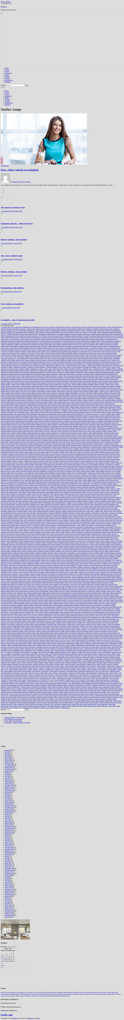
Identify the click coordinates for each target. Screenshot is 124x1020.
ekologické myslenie (64, 395)
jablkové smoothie (6, 429)
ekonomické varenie (103, 395)
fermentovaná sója (44, 405)
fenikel (107, 403)
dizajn (55, 379)
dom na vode (24, 381)
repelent (98, 577)
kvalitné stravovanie (104, 459)
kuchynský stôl (26, 457)
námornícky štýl (12, 499)
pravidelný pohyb (98, 553)
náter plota (51, 501)
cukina (118, 367)
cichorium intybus (33, 362)
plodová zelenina (56, 541)
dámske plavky (35, 370)
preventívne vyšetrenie (89, 556)
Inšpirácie (8, 82)
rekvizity (6, 577)
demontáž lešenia (100, 374)
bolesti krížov (30, 348)
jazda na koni (91, 431)
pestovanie (11, 536)
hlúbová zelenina (77, 417)
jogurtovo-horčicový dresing (62, 436)
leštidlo (55, 466)
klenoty (68, 442)
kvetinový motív (44, 461)
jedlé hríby (19, 435)
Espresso (55, 400)
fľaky (31, 407)
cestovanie (4, 358)
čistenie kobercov (26, 363)
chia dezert (48, 358)
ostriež (42, 525)
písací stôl (4, 537)
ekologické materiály (51, 395)
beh (35, 339)
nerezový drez (79, 506)
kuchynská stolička (6, 456)
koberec (41, 443)
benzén (52, 339)
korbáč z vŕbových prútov (65, 449)
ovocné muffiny (89, 527)
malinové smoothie (91, 476)
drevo (75, 390)
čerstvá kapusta (64, 355)
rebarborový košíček (116, 570)
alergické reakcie (51, 329)
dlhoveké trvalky (93, 379)
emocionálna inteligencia (65, 398)
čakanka (47, 353)
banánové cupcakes (41, 337)
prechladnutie (24, 555)
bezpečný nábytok (106, 343)
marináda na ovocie (18, 480)
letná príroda (79, 466)
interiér (84, 426)
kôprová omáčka (16, 449)
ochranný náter (31, 515)
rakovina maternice (44, 569)
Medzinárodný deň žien (75, 483)
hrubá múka (87, 421)
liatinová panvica (56, 469)
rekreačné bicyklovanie (83, 575)
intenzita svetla (77, 426)
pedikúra (39, 534)
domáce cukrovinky (71, 383)
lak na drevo (59, 463)
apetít (52, 332)
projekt (58, 562)
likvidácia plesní (31, 471)
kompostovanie (86, 445)
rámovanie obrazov (6, 570)
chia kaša (54, 358)
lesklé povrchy (22, 466)
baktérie (98, 336)
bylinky (43, 351)
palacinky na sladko (17, 530)
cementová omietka (23, 355)
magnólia (118, 475)
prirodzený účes (110, 560)
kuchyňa (83, 454)
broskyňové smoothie (7, 350)
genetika (3, 412)
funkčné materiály (35, 409)
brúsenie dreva (18, 350)
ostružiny (53, 525)
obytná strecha (117, 511)
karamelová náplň (109, 438)
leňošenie (15, 466)
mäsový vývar (5, 482)
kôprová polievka (27, 449)
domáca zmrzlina (41, 383)
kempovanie (4, 442)
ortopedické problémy (88, 523)
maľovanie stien (28, 478)
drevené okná (19, 390)
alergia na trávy (40, 329)
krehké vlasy (73, 452)
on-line (78, 520)
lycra (48, 475)
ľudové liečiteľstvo (50, 473)
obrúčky (97, 511)
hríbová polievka (58, 421)
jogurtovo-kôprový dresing (79, 436)
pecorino (33, 534)
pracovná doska (83, 551)
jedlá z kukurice (11, 435)
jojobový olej (92, 436)
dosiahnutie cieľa (11, 388)
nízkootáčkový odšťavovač (105, 508)
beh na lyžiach (41, 339)
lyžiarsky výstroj (97, 475)
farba (42, 402)
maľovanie (9, 478)
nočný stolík (36, 509)
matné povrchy (65, 482)
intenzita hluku (67, 426)
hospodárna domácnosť (104, 419)
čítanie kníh (9, 365)
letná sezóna (86, 466)
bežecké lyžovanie (102, 341)
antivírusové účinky (44, 332)
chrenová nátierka (30, 360)
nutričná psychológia (102, 509)
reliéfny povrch (37, 577)
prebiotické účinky (6, 555)
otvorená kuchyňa (110, 525)
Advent (47, 327)
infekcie (108, 424)
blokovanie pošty (62, 346)
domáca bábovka (33, 381)
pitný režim (17, 537)
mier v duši (103, 485)
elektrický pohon (82, 396)
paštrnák (104, 532)
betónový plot (113, 339)
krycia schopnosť (54, 454)
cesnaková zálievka (103, 357)
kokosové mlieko (81, 443)
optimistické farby (85, 522)
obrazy (92, 511)
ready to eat (88, 570)
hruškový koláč (113, 421)
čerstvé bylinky (84, 355)
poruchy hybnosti (117, 548)
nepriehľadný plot (46, 506)
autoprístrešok (10, 336)
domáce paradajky (37, 384)
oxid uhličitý (77, 529)
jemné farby (74, 435)
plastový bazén (66, 537)
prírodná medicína (107, 558)
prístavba (118, 560)
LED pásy (101, 464)
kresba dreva (5, 454)
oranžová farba (116, 522)
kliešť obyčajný (80, 442)
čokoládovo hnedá (32, 367)
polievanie (102, 544)
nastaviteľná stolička (113, 499)
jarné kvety (46, 431)
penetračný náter (97, 534)
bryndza (48, 350)
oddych (74, 515)
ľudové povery (71, 473)
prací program (73, 551)
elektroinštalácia (103, 396)
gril (122, 412)
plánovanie (43, 537)
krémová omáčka (99, 452)
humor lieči (42, 423)
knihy (7, 443)
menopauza (4, 485)
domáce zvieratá (10, 386)
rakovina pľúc (54, 569)
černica (43, 355)
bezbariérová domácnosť (8, 341)
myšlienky (39, 496)
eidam (12, 395)
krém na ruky (90, 452)
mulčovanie (116, 494)
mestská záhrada (71, 485)
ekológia (17, 395)
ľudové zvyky (110, 473)
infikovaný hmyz (6, 426)
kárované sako (53, 440)
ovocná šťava (79, 527)
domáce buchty (51, 383)
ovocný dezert (5, 529)
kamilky (84, 438)
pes (113, 534)
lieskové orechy (5, 471)
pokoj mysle (52, 544)
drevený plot (60, 390)
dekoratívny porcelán (82, 374)
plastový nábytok (85, 537)
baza (116, 337)
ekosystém (113, 395)
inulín (67, 428)
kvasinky (14, 461)
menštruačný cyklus (22, 485)
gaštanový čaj (58, 410)
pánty (102, 530)
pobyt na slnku (104, 541)
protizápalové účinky (72, 563)
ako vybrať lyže (82, 327)
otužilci (83, 525)
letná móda (71, 466)
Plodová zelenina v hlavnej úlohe (14, 240)
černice (48, 355)
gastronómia (101, 410)
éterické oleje (73, 400)
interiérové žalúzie (16, 428)
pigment (102, 536)
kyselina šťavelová (109, 461)
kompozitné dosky (97, 445)
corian (64, 367)
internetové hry (38, 428)
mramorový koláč (48, 494)
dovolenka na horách (29, 388)
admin (14, 182)
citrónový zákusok (54, 365)
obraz (88, 511)
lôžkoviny (31, 473)
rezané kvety (22, 579)
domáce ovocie (15, 384)
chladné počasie (108, 358)
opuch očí (109, 522)
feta (94, 405)
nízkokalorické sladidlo (89, 508)
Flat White (48, 407)
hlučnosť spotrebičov (89, 417)
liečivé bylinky (112, 469)
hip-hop (90, 416)
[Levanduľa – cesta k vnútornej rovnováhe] (6, 316)
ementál (50, 398)
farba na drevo (48, 402)
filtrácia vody (112, 405)
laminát (113, 463)
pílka (118, 536)
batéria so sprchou (104, 337)
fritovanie (111, 407)
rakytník (83, 569)
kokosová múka (61, 443)
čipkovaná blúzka (86, 362)
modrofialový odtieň (24, 492)
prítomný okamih (6, 562)
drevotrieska (114, 390)
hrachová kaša (5, 421)
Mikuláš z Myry (15, 489)
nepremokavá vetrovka (8, 506)
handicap (117, 414)
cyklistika (108, 369)
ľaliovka (88, 463)
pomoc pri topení (6, 548)
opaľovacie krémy (99, 520)
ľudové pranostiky (81, 473)
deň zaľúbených (12, 376)
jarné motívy (54, 431)
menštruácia (11, 485)
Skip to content (5, 1)
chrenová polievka (71, 360)
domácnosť (104, 386)
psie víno (43, 565)
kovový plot (37, 450)
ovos (62, 529)
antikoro (83, 330)
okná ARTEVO (63, 518)
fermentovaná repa (33, 405)
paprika (106, 530)
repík (103, 577)
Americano (73, 329)
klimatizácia (108, 442)
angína (46, 330)
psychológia (114, 565)
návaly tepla (4, 502)
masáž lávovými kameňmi (44, 480)
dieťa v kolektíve (105, 377)
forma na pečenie (85, 407)
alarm (14, 329)
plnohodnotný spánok (16, 541)
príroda (67, 558)
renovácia (45, 577)
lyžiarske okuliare (55, 475)
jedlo (36, 435)
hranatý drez (23, 421)
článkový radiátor (87, 365)
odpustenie (22, 516)
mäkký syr (65, 476)
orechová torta (10, 523)
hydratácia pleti (85, 423)
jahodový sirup (107, 429)
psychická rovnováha (56, 565)
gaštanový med (87, 410)
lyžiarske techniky (66, 475)
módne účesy (14, 492)
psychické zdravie (95, 565)
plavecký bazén (5, 539)
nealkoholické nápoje (36, 502)
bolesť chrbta (5, 348)
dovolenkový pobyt (67, 388)
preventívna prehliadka (60, 556)
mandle (35, 478)
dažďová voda (109, 370)
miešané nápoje (111, 485)
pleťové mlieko (105, 539)
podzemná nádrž (116, 542)
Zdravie (7, 70)
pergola (104, 534)
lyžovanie (112, 475)
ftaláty (119, 407)
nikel (77, 508)
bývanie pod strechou (7, 353)
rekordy (73, 575)
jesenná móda (91, 435)
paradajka (4, 532)
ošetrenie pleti (5, 525)
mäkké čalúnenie (47, 476)
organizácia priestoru (63, 523)
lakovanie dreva (69, 463)
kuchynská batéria (92, 454)
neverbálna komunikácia (11, 508)
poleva (92, 544)
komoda (73, 445)
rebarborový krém (6, 572)
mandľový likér (53, 478)
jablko (98, 428)
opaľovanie (119, 520)
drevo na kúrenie (82, 390)
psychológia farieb (6, 567)
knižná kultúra (13, 443)
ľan (121, 463)
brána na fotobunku (66, 348)
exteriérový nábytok (34, 402)
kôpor (121, 447)
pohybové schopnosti (41, 544)
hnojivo (119, 417)
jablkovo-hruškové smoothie (21, 429)
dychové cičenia (30, 393)
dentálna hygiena (30, 376)
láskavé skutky (38, 464)
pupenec (35, 567)
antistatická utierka (21, 332)
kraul (38, 452)
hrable (114, 419)
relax (10, 577)
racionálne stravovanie (60, 567)
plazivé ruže (14, 539)
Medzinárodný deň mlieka (44, 483)
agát (72, 327)
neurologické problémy (108, 506)
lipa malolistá (41, 471)
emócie (55, 398)
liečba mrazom (94, 469)
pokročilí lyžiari (75, 544)
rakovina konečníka (7, 569)
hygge (117, 423)
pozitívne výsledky (55, 551)
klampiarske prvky (57, 442)
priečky (7, 558)
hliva (66, 417)
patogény (119, 532)
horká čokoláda (65, 419)
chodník (8, 360)
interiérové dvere (113, 426)
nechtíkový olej (92, 502)
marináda (120, 478)
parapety (25, 532)
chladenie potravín (87, 358)
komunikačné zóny (6, 447)
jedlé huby (26, 435)
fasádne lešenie (75, 403)
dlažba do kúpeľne (76, 379)
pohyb (17, 544)
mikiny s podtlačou (50, 487)
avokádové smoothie (25, 336)
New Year (47, 508)
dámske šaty (43, 370)
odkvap (90, 515)
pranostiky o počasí (74, 553)
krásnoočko (4, 452)
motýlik (12, 494)
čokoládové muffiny (7, 367)
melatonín (110, 483)
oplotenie (26, 522)
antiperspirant (109, 330)
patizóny (113, 532)
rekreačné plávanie (109, 575)
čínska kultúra (76, 362)
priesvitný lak (41, 558)
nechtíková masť (71, 502)
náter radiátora (59, 501)
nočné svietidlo (20, 509)
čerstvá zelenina (74, 355)
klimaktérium (89, 442)
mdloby (85, 482)
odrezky (28, 516)
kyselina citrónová (73, 461)
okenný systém (53, 518)
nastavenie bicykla (74, 499)
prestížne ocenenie (47, 556)
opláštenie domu (18, 522)
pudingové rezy (28, 567)
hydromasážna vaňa (108, 423)
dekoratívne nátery (114, 372)
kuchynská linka (103, 454)
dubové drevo (61, 391)
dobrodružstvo (5, 381)
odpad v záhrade (113, 515)
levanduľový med (9, 469)
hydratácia (77, 423)
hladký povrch (19, 417)
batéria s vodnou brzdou (91, 337)
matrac (72, 482)
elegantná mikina (20, 396)
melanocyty (96, 483)
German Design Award (37, 412)
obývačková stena (42, 513)
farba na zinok (93, 402)
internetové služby (49, 428)
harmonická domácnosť (21, 416)
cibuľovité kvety (13, 362)
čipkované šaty (97, 362)
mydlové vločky (30, 496)
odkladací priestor (82, 515)
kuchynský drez (85, 456)
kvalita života (81, 459)
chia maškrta (61, 358)
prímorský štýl (60, 558)
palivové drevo (39, 530)
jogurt (22, 436)
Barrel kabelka (79, 337)
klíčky (73, 442)
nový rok (87, 509)
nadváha (38, 497)
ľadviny (21, 463)
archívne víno (78, 332)
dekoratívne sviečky (19, 374)
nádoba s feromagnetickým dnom (19, 497)
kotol (15, 450)
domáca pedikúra (97, 381)
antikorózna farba (91, 330)
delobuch (92, 374)
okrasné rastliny (5, 520)
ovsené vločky (68, 529)
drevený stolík (68, 390)
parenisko (37, 532)
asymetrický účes (33, 334)
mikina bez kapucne (15, 487)
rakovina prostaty (64, 569)
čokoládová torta (107, 365)
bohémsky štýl (116, 346)
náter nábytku (33, 501)
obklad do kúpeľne (42, 511)
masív (76, 480)
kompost (78, 445)
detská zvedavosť (6, 377)
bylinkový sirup (36, 351)
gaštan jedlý (107, 409)
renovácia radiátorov (78, 577)
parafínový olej (18, 532)
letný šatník (38, 468)
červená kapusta (67, 357)
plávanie (106, 537)
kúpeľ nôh (60, 457)
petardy (77, 536)
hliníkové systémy (48, 417)
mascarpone (70, 480)
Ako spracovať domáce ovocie (13, 207)
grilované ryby (81, 414)
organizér (73, 523)
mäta (29, 482)
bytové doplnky (83, 351)
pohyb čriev (22, 544)
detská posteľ (91, 376)
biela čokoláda (31, 344)
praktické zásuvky (53, 553)
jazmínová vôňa (15, 433)
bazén (2, 339)
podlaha (21, 542)
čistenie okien (36, 363)
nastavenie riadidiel (101, 499)
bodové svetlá (107, 346)
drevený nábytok (51, 390)
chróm (84, 360)
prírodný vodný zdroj (98, 560)
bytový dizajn (92, 351)
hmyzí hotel (99, 417)
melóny (115, 483)
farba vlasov (119, 402)
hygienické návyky (12, 424)
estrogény (66, 400)
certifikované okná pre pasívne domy (50, 357)
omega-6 (60, 520)
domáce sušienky (100, 384)
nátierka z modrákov (100, 501)
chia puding (69, 358)
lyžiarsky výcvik (86, 475)
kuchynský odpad (108, 456)
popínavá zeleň (21, 548)
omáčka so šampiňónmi (44, 520)
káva (75, 440)
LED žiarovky (109, 464)
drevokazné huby (93, 390)
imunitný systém (57, 424)
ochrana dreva (95, 513)
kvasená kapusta (115, 459)
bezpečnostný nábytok (82, 343)
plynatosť (79, 541)
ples (30, 539)
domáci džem (36, 386)
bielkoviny (70, 344)
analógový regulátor (92, 329)
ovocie (46, 527)
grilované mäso (51, 414)
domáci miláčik (62, 386)
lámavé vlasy (95, 463)
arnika (99, 332)
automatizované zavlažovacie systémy (101, 334)
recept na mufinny (88, 572)
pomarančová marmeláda (102, 546)
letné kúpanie (103, 466)
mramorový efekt (37, 494)
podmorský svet (84, 542)
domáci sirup (88, 386)
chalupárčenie (24, 358)
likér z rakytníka (21, 471)
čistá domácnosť (107, 362)
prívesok (24, 562)
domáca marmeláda (86, 381)
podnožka (92, 542)
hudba (23, 423)
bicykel (21, 344)
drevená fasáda (100, 388)
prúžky (6, 565)
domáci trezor (97, 386)
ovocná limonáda (61, 527)
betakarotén (68, 339)
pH (99, 536)
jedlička (32, 435)
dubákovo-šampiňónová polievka (41, 391)
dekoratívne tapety (44, 374)
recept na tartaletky (24, 574)
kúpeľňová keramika (75, 457)
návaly (119, 501)
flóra (63, 407)
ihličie (28, 424)
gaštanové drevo (39, 410)
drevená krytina (110, 388)
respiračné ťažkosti (111, 577)
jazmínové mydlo (26, 433)
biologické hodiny (23, 346)
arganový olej (87, 332)
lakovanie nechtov (79, 463)
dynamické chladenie (63, 393)
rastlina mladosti (50, 570)
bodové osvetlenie (97, 346)
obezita (20, 511)
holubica (32, 419)
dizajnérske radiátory (64, 379)
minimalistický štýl (63, 489)
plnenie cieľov (5, 541)
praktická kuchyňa (114, 551)
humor (37, 423)
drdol (94, 388)
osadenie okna (100, 523)
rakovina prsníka (75, 569)
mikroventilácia (5, 489)
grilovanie (89, 414)
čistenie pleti (65, 363)
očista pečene (50, 515)
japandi (118, 429)
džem (72, 393)
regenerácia (7, 575)
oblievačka (70, 511)
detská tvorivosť (116, 376)
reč (13, 572)
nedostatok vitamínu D (104, 502)
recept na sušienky (12, 574)
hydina (71, 423)
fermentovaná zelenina (57, 405)
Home (6, 68)
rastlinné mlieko (60, 570)
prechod (30, 555)
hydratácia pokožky (96, 423)
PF (97, 536)
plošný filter (65, 541)
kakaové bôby (5, 438)
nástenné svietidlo (6, 501)
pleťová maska (86, 539)
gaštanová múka (116, 409)
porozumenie (107, 548)
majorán (28, 476)
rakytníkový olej (105, 569)
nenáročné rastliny (10, 504)
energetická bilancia (13, 400)
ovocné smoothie (99, 527)
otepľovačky (73, 525)
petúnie (93, 536)
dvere (12, 393)
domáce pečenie (48, 384)
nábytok (56, 496)
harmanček (4, 416)
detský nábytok (34, 377)
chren (22, 360)
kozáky (52, 450)
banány (72, 337)
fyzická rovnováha (91, 409)
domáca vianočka (19, 383)
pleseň (34, 539)
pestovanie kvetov (32, 536)
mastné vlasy (24, 482)
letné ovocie (4, 468)
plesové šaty (74, 539)
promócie (97, 562)
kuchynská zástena (18, 456)
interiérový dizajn (28, 428)
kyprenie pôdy (63, 461)
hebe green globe (50, 416)
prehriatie (76, 555)
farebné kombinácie (21, 403)
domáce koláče (82, 383)
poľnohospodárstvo (7, 546)
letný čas (32, 468)
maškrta (89, 480)
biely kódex (82, 344)
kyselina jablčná (98, 461)
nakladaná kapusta (97, 497)
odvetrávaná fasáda (102, 516)
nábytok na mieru (90, 496)
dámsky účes (61, 370)
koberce (36, 443)
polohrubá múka (44, 546)
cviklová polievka (57, 369)
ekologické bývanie (38, 395)
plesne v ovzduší (56, 539)
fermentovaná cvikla (7, 405)
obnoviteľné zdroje (80, 511)
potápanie (13, 551)
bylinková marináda (105, 350)
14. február (4, 327)
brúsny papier (41, 350)
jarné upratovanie (63, 431)
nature (109, 501)
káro (40, 440)
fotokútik (102, 407)
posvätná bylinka (104, 549)
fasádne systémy (85, 403)
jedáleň (94, 433)
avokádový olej (36, 336)
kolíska (50, 445)
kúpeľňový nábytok (113, 457)
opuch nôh (102, 522)
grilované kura (42, 414)
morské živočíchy (99, 492)
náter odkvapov (43, 501)
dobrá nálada (114, 379)
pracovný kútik (103, 551)
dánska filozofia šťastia (72, 370)
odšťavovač (57, 516)
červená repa (76, 357)
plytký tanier (95, 541)
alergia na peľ (31, 329)
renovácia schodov (90, 577)
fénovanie (112, 403)
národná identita (53, 499)
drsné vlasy (19, 391)
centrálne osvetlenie (35, 355)
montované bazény (80, 492)
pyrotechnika (42, 567)
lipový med (64, 471)
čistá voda (115, 362)
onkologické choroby (86, 520)
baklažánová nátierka (70, 336)
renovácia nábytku (54, 577)
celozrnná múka (5, 355)
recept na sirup (111, 572)
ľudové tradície (101, 473)
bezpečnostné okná (69, 343)
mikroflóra (85, 487)
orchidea (3, 523)
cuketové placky (106, 367)
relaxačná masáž (17, 577)
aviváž (16, 336)
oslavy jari (31, 525)
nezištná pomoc (71, 508)
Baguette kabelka (58, 336)
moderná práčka (85, 490)
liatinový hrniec (66, 469)
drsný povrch (27, 391)
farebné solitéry (42, 403)
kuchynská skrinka (114, 454)
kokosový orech (15, 445)
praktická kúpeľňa (6, 553)
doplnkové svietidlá (115, 386)
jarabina (13, 431)
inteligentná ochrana (57, 426)
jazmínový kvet (55, 433)
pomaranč (91, 546)
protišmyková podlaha (59, 563)
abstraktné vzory (27, 327)
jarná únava (30, 431)
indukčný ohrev (84, 424)
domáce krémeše (92, 383)
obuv (101, 511)
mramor (29, 494)
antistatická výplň (32, 332)
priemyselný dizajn (25, 558)
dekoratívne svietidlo (32, 374)
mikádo (6, 487)
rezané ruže (30, 579)
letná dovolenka (62, 466)
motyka (3, 494)
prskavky (85, 563)
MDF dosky (78, 482)
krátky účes (32, 452)
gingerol (50, 412)
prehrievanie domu (84, 555)
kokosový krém (113, 443)
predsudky (62, 555)
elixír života (36, 398)
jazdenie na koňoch (101, 431)
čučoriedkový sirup (95, 367)
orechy (18, 523)
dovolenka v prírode (55, 388)
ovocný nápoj (31, 529)
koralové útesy (47, 449)
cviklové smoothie (68, 369)
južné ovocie (103, 436)
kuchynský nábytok (96, 456)
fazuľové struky (99, 403)
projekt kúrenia (80, 562)
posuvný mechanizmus (92, 549)
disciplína (31, 379)
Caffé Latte (30, 353)
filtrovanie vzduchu (13, 407)
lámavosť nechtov (104, 463)
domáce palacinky (26, 384)
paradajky (10, 532)
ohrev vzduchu (18, 518)
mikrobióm (60, 487)
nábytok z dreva (101, 496)
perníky (109, 534)
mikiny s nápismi (39, 487)
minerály (54, 489)
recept (21, 572)
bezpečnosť (35, 343)
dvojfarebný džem (19, 393)
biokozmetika (13, 346)
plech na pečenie (23, 539)
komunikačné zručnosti (20, 447)
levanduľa (46, 468)
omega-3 (54, 520)
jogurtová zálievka (29, 436)
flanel (35, 407)
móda (51, 490)
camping (75, 353)
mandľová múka (43, 478)
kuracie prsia (15, 459)
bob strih (83, 346)
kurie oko (22, 459)
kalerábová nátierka (28, 438)
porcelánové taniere (80, 548)
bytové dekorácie (72, 351)
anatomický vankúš (33, 330)
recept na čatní (27, 572)
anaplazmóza (23, 330)
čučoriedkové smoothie (82, 367)
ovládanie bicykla (38, 527)
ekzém (118, 395)
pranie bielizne (63, 553)
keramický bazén (14, 442)
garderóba (100, 409)
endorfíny (4, 400)
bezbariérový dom (48, 341)
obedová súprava (12, 511)
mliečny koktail (14, 490)
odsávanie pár (49, 516)
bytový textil (101, 351)
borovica (45, 348)
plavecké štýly (113, 537)
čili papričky (68, 362)
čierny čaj (49, 362)
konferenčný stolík (50, 447)
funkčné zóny (57, 409)
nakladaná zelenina (109, 497)
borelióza (39, 348)
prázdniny (119, 553)
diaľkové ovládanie (88, 377)
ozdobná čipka (86, 529)
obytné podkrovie (6, 513)
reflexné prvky (117, 574)
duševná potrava (105, 391)
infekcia (103, 424)
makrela (71, 476)
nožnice (92, 509)
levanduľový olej (21, 469)
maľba (83, 476)
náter (13, 501)
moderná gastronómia (73, 490)
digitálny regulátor (22, 379)
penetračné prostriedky (84, 534)
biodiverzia (102, 344)
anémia (42, 330)
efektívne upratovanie (109, 393)
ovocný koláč (22, 529)
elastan (3, 396)
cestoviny (10, 358)
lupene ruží (22, 475)
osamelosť (108, 523)
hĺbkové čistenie (29, 417)
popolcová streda (41, 548)
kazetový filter (110, 440)
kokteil (22, 445)
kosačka (116, 449)
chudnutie (102, 360)
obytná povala (108, 511)
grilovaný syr (97, 414)
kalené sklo (13, 438)
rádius (97, 567)
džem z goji (77, 393)
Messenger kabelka (60, 485)
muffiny (106, 494)
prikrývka (49, 558)
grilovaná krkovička (20, 414)
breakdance (75, 348)
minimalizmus (74, 489)
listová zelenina (81, 471)
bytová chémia (62, 351)
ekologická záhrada (26, 395)
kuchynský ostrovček (14, 457)
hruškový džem (103, 421)
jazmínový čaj (35, 433)
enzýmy (39, 400)
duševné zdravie (115, 391)
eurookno (91, 400)
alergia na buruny (21, 329)
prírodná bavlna (74, 558)
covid (72, 367)
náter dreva (18, 501)
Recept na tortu (46, 574)
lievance (13, 471)
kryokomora (69, 454)
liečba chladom (76, 469)
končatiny (30, 447)
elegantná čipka (10, 396)
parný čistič (55, 532)
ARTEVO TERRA (7, 334)
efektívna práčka (98, 393)
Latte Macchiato (49, 464)
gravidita (118, 412)
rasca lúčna (21, 570)
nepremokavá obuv (113, 504)
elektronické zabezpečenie (24, 398)
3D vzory (11, 327)
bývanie (107, 351)
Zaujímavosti (9, 80)
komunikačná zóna (117, 445)
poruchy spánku (6, 549)
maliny (110, 476)
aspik (26, 334)
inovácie (21, 426)
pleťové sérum (114, 539)
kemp (119, 440)
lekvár (10, 466)
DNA (108, 379)
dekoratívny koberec (69, 374)
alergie (58, 329)
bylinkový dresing (15, 351)
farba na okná (75, 402)
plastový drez (75, 537)
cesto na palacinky (115, 357)
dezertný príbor (44, 377)
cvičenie (10, 369)
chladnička (116, 358)
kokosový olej (5, 445)
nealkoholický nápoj (49, 502)
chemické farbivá (39, 358)
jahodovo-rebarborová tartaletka (72, 429)
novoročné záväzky (78, 509)
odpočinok (16, 516)
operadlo (10, 522)
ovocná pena (71, 527)
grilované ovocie (62, 414)
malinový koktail (102, 476)
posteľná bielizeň (72, 549)
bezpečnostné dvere (57, 343)
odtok (89, 516)
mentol (41, 485)
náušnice (114, 501)
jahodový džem (86, 429)
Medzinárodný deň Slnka (60, 483)
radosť (101, 567)
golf (96, 412)
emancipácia (44, 398)
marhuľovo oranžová (99, 478)
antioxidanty (101, 330)
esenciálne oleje (47, 400)
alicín (62, 329)
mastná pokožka (15, 482)
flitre (60, 407)
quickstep (50, 567)
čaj (35, 353)
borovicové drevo (54, 348)
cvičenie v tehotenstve (31, 369)
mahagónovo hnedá (7, 476)
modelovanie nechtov (60, 490)
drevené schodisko (29, 390)
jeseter (18, 436)
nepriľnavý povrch (57, 506)
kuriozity (28, 459)
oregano (22, 523)
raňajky (15, 570)
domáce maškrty (114, 383)
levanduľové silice (71, 468)
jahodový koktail (97, 429)
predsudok (69, 555)
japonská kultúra (6, 431)
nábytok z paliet (111, 496)
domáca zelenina (30, 383)
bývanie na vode (115, 351)
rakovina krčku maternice (30, 569)
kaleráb (19, 438)
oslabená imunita (15, 525)
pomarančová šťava (116, 546)
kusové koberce (41, 459)
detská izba (82, 376)
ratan (71, 570)
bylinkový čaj (5, 351)
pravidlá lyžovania (109, 553)
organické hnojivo (51, 523)
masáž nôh (55, 480)
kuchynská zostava (30, 456)
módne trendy (5, 492)
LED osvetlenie (93, 464)
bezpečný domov (95, 343)
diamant (97, 377)
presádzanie (19, 556)
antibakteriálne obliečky (59, 330)
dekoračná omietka (75, 372)
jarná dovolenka (21, 431)
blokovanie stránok (74, 346)
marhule (90, 478)
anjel (50, 330)
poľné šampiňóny (116, 544)
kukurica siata (35, 457)
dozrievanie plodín (79, 388)
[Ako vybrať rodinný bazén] (6, 252)
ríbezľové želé (63, 579)
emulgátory (110, 398)
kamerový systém (67, 438)
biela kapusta (41, 344)
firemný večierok (24, 407)
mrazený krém (83, 494)
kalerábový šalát (52, 438)
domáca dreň (54, 381)
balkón (104, 336)
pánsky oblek (90, 530)
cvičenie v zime (43, 369)
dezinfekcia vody (61, 377)
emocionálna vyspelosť (94, 398)
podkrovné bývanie (12, 542)
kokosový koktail (103, 443)
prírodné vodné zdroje (66, 560)
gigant (46, 412)
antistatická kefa (10, 332)
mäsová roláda (114, 480)
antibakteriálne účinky (73, 330)
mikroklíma (92, 487)
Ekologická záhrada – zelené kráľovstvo (17, 224)
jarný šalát (72, 431)
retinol (3, 579)
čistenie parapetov (46, 363)
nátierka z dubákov (76, 501)
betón (87, 339)
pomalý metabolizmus (81, 546)
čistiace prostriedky (111, 363)
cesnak (82, 357)
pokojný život (60, 544)
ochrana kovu (113, 513)
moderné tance (105, 490)
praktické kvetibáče (41, 553)
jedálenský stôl (101, 433)
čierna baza (42, 362)
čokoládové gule (118, 365)
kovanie (20, 450)
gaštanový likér (77, 410)
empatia (103, 398)
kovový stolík (45, 450)
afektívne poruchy (65, 327)
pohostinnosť (5, 544)
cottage (68, 367)
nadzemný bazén (70, 497)
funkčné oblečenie (46, 409)
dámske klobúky (25, 370)
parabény (117, 530)
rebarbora (95, 570)
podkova (3, 542)
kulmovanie (43, 457)
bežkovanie (111, 341)
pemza (67, 534)
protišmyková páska (46, 563)
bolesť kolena (13, 348)
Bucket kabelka (56, 350)
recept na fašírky (59, 572)
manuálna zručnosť (70, 478)
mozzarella (23, 494)
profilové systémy (50, 562)
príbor (2, 558)
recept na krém (78, 572)
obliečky (64, 511)
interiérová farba (92, 426)
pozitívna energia (32, 551)
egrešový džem (5, 395)
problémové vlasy (39, 562)
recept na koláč (69, 572)
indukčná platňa (74, 424)
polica (96, 544)
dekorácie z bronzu (52, 372)
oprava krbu (55, 522)
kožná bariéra (94, 450)
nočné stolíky (11, 509)
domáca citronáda (44, 381)
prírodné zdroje (78, 560)
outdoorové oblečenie (7, 527)
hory (95, 419)
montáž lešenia (49, 492)
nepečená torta (49, 504)
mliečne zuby (5, 490)
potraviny (23, 551)
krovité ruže (36, 454)
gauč (106, 410)
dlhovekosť (102, 379)
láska (22, 464)
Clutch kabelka (97, 365)
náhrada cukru (80, 497)
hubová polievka (16, 423)
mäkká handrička (36, 476)
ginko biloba (58, 412)
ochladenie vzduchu (74, 513)
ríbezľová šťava (53, 579)
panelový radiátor (70, 530)
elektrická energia (43, 396)
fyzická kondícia (80, 409)
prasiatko (83, 553)
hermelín (85, 416)
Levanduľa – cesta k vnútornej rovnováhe (17, 320)
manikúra (61, 478)
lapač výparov (16, 464)
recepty (53, 574)
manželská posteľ (82, 478)
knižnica (30, 443)
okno (82, 518)
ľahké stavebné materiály (40, 463)
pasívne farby (79, 532)
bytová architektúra (52, 351)
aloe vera (67, 329)
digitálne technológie (9, 379)
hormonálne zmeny (76, 419)
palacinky (7, 530)
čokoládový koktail (45, 367)
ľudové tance (92, 473)
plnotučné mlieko (29, 541)
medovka (105, 482)
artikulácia (16, 334)
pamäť (53, 530)
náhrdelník (88, 497)
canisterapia (81, 353)
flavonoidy (55, 407)
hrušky (120, 421)
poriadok (100, 548)
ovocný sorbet (56, 529)
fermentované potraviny (72, 405)
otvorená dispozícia (99, 525)
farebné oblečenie (32, 403)
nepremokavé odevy (34, 506)
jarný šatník (79, 431)
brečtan (81, 348)
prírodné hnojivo (14, 560)
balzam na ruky (15, 337)
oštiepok (37, 525)
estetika (60, 400)
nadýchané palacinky (48, 497)
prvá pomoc (12, 565)
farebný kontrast (62, 403)
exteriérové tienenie (22, 402)
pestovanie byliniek (21, 536)
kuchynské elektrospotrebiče (45, 456)
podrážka (108, 542)
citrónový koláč (44, 365)
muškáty (13, 496)
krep (118, 452)
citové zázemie (24, 365)
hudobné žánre (30, 423)
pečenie (27, 534)
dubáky (54, 391)
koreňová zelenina (79, 449)
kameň (59, 438)
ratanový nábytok (78, 570)
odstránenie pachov (67, 516)
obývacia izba (26, 513)
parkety (42, 532)
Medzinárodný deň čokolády (26, 483)
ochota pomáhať (86, 513)
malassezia (77, 476)
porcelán (59, 548)
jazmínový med (65, 433)
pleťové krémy (95, 539)
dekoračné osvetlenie (87, 372)
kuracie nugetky (6, 459)
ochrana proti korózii (20, 515)
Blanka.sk (4, 6)
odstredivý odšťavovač (80, 516)
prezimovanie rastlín (115, 556)
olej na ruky (24, 520)
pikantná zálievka (111, 536)
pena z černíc (73, 534)
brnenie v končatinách (91, 348)
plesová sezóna (66, 539)
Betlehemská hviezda (78, 339)
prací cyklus (65, 551)
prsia (80, 563)
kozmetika (87, 450)
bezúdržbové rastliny (12, 344)
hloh (70, 417)
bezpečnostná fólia (45, 343)
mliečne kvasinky (104, 489)
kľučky (3, 443)
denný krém (20, 376)
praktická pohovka (18, 553)
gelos (110, 410)
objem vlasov (32, 511)
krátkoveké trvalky (14, 452)
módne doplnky (114, 490)
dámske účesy (52, 370)
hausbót (31, 416)
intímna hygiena (60, 428)
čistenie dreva (17, 363)
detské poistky (25, 377)
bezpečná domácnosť (14, 343)
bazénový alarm (19, 339)
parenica (31, 532)
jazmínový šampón (76, 433)
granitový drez (110, 412)
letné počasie (12, 468)
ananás (101, 329)
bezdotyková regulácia (74, 341)
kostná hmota (10, 450)
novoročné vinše (67, 509)
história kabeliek (110, 416)
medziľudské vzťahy (11, 483)
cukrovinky (4, 369)
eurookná (85, 400)
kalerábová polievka (40, 438)
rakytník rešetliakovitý (93, 569)
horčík (58, 419)
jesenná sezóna (108, 435)
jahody (114, 429)
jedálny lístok (110, 433)
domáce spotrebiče (88, 384)
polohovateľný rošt (33, 546)
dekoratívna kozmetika (101, 372)
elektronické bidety (10, 398)
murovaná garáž (6, 496)
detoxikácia (75, 376)
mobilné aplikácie (24, 490)
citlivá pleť (16, 365)
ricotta (70, 579)
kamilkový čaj (77, 438)
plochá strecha (46, 541)
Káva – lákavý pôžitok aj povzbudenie (20, 170)
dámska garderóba (117, 369)
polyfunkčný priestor (62, 546)
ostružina (47, 525)
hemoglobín (78, 416)
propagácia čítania (106, 562)
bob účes (88, 346)
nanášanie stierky (22, 499)
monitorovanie (40, 492)
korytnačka (110, 449)
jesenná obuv (99, 435)
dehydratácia (19, 372)
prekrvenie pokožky (97, 555)
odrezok (34, 516)
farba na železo (84, 402)
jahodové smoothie (56, 429)
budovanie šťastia (66, 350)
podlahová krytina (29, 542)
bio (87, 344)
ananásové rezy (107, 329)
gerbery (27, 412)
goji (93, 412)
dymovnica (53, 393)
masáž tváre (62, 480)
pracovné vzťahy (93, 551)
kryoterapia (77, 454)
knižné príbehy (23, 443)
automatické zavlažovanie (82, 334)
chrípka (79, 360)
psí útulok (29, 565)
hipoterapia (96, 416)
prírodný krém (87, 560)
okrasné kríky (109, 518)
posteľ (35, 549)
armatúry (94, 332)
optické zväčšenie (74, 522)
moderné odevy (95, 490)
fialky (97, 405)
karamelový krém (10, 440)
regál (2, 575)
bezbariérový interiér (61, 341)
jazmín (115, 431)
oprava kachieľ (46, 522)
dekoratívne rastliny (7, 374)
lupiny (28, 475)
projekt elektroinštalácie (68, 562)
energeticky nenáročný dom (28, 400)
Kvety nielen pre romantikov (12, 304)
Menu (3, 87)
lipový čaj (57, 471)
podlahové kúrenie (41, 542)
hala (113, 414)
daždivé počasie (100, 370)
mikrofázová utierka (75, 487)
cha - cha (16, 358)
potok (18, 551)
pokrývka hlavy (85, 544)
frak (106, 407)
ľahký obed (52, 463)
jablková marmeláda (107, 428)
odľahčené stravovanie (100, 515)
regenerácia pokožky (18, 575)
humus (49, 423)
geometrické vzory (12, 412)
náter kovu (26, 501)
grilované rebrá (71, 414)
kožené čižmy (69, 450)
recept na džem (49, 572)
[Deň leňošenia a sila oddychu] (6, 284)
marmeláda (28, 480)
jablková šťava (117, 428)
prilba (54, 558)
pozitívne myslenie (43, 551)
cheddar (30, 358)
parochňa (62, 532)
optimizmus (94, 522)
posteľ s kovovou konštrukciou (46, 549)
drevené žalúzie (40, 390)
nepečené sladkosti (78, 504)
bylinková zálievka (117, 350)
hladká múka (11, 417)
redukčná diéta (94, 574)
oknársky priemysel (75, 518)
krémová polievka (110, 452)
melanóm (103, 483)
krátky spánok (24, 452)
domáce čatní (60, 383)
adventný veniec (55, 327)
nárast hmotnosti (43, 499)
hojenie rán (25, 419)
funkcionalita (15, 409)
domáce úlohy (109, 384)
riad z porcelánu (39, 579)
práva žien (89, 553)
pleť (80, 539)
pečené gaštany (10, 534)
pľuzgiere (72, 541)
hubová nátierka (6, 423)
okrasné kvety (118, 518)
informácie (15, 426)
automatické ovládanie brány (47, 334)
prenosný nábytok (108, 555)
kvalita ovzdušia (72, 459)
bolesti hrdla (21, 348)
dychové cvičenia (41, 393)
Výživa (7, 71)
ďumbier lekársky (93, 391)
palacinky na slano (28, 530)
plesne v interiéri (45, 539)
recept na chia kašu (38, 572)
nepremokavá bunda (100, 504)
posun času (81, 549)
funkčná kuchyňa (24, 409)
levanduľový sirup (45, 469)
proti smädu (115, 562)
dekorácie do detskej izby (38, 372)
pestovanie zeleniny (69, 536)
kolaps (26, 445)
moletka (33, 492)
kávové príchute (91, 440)
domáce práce (58, 384)
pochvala (112, 541)
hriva (64, 421)
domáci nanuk (79, 386)
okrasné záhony (15, 520)
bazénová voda (9, 339)
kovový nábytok (28, 450)
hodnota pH (13, 419)
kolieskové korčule (41, 445)
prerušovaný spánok (9, 556)
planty (49, 537)
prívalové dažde (16, 562)
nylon (110, 509)
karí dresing (34, 440)
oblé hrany (52, 511)
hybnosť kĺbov (64, 423)
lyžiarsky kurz (76, 475)
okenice (26, 518)
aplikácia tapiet (58, 332)
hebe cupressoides (39, 416)
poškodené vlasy (28, 549)
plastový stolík (95, 537)
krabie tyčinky (103, 450)
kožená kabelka (59, 450)
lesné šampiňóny (47, 466)
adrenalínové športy (38, 327)
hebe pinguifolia (61, 416)
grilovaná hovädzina (7, 414)
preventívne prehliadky (74, 556)
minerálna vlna (37, 489)
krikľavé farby (23, 454)
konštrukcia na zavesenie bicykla (71, 447)
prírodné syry (45, 560)
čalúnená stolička (67, 353)
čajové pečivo (40, 353)
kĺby (64, 442)
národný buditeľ (64, 499)
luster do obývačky (40, 475)
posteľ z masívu (61, 549)
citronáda (36, 365)
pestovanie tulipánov (56, 536)
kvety (51, 461)
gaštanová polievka (17, 410)
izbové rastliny (91, 428)
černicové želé (55, 355)
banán (32, 337)
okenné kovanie (34, 518)
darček (81, 370)
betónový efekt (104, 339)
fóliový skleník (70, 407)
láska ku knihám (29, 464)
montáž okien (59, 492)
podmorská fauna (52, 542)
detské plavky (16, 377)
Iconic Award (22, 424)
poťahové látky (5, 551)
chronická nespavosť (92, 360)
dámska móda (5, 370)
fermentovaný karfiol (86, 405)
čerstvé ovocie (102, 355)
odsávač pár (40, 516)
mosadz (108, 492)
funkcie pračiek (5, 409)
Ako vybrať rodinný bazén (11, 256)
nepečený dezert (89, 504)
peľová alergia (50, 534)
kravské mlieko (44, 452)
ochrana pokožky (8, 515)
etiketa (80, 400)
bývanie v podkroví (20, 353)
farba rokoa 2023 (110, 402)
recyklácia (59, 574)
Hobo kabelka (5, 419)
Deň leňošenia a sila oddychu (12, 288)
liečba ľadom (85, 469)
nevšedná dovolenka (37, 508)
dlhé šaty (85, 379)
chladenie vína (98, 358)
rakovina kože (17, 569)
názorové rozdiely (23, 502)
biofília (116, 344)
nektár (113, 502)
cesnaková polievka (91, 357)
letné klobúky (95, 466)
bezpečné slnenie (26, 343)
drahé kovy (88, 388)
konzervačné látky (113, 447)
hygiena (3, 424)
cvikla (50, 369)
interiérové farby (6, 428)
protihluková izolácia (19, 563)
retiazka (119, 577)
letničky (26, 468)
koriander (99, 449)
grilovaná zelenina (31, 414)
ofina (6, 518)
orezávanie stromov (40, 523)
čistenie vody (82, 363)
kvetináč (25, 461)
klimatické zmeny (98, 442)
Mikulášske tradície (27, 489)
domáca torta (10, 383)
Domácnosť (8, 73)
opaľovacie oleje (110, 520)
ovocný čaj (117, 527)
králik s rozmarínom (114, 450)
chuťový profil (110, 360)
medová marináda (97, 482)
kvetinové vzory (34, 461)
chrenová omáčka (59, 360)
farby (2, 403)
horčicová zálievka (50, 419)
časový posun (97, 353)
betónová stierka (94, 339)
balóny (8, 337)
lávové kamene (67, 464)
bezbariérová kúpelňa (22, 341)
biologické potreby (35, 346)
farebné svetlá (52, 403)
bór (35, 348)
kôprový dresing (38, 449)
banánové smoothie (53, 337)
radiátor (80, 567)
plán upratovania (35, 537)
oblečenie (58, 511)
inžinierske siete (74, 428)
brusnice (34, 350)
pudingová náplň (17, 567)
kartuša (61, 440)
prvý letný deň (20, 565)
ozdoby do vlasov (96, 529)
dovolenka (20, 388)
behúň (48, 339)
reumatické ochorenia (11, 579)
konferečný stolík (39, 447)
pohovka (12, 544)
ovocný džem (14, 529)
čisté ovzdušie (8, 363)
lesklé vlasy (31, 466)
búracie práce (76, 350)
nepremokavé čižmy (21, 506)
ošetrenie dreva (116, 523)
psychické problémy (70, 565)
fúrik (73, 409)
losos (15, 473)
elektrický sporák (92, 396)
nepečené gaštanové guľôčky (63, 504)
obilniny (25, 511)
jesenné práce (11, 436)
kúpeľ (55, 457)
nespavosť (97, 506)
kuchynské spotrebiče (60, 456)
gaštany (94, 410)
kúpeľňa (66, 457)
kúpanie (50, 457)
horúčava (91, 419)
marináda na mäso (6, 480)
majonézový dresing (19, 476)
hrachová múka (14, 421)
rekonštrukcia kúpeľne (64, 575)
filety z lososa (103, 405)
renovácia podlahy (65, 577)
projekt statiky (89, 562)
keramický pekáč (45, 442)
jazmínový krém (45, 433)
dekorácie (27, 372)
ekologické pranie (76, 395)
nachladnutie (5, 497)
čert (23, 357)
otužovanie (89, 525)
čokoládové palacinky (20, 367)
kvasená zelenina (6, 461)
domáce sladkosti (77, 384)
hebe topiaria (70, 416)
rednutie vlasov (73, 574)
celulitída (13, 355)
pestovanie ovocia (44, 536)
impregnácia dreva (41, 424)
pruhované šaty (97, 563)
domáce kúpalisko (102, 383)
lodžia (98, 471)
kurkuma (34, 459)
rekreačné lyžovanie (97, 575)
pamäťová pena (60, 530)
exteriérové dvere (10, 402)
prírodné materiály (34, 560)
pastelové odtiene (96, 532)
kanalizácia (90, 438)
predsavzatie (49, 555)
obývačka (33, 513)
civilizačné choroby (71, 365)
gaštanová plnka (6, 410)
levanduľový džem (108, 468)
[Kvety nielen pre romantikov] (6, 300)
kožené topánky (78, 450)
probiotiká (30, 562)
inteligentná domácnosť (43, 426)
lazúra (74, 464)
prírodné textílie (54, 560)
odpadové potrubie (6, 516)
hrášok (35, 421)
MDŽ (89, 482)
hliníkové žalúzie (60, 417)
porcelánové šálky (68, 548)
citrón (31, 365)
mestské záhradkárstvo (83, 485)
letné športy (20, 468)
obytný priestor (16, 513)
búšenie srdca (94, 350)
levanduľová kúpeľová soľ (57, 468)
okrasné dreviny (100, 518)
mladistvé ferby (83, 489)
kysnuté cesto (15, 463)
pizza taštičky (25, 537)
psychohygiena (105, 565)
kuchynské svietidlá (74, 456)
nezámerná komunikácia (58, 508)
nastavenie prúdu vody (88, 499)
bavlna (113, 337)
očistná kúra (58, 515)
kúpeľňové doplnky (88, 457)
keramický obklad (34, 442)
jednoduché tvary (55, 435)
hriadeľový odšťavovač (45, 421)
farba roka (101, 402)
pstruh (48, 565)
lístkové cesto (72, 471)
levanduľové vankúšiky (85, 468)
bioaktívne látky (94, 344)
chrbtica (18, 360)
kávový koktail (100, 440)
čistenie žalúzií (90, 363)
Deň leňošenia (110, 374)
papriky (111, 530)
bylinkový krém (26, 351)
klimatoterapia (116, 442)
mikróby (66, 487)
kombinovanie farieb (59, 445)
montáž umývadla (68, 492)
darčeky (86, 370)
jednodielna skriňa (43, 435)
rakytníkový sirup (115, 569)
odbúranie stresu (67, 515)
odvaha (94, 516)
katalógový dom (68, 440)
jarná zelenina (38, 431)
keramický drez (24, 442)
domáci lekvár (53, 386)
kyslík (8, 463)
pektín (44, 534)
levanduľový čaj (97, 468)
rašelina (35, 570)
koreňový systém (90, 449)
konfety (58, 447)
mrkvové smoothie (98, 494)
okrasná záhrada (89, 518)
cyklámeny (78, 369)
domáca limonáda (74, 381)
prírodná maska (96, 558)
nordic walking (45, 509)
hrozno (69, 421)
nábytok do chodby (65, 496)
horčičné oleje (39, 419)
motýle (8, 494)
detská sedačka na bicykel (103, 376)
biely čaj (76, 344)
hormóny (85, 419)
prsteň (90, 563)
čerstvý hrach (9, 357)
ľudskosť (118, 473)
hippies (102, 416)
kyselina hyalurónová (86, 461)
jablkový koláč (34, 429)
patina (109, 532)
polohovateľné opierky (20, 546)
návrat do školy (13, 502)
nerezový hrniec (89, 506)
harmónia (11, 416)
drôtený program (10, 391)
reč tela (16, 572)
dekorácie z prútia (63, 372)
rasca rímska (29, 570)
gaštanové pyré (48, 410)
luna (13, 475)
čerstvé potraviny (112, 355)
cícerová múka (23, 362)
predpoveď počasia (39, 555)
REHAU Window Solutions (39, 575)
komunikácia (107, 445)
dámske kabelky (14, 370)
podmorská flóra (63, 542)
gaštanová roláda (28, 410)
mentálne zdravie (33, 485)
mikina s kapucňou (27, 487)
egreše (119, 393)
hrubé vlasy (94, 421)
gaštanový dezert (67, 410)
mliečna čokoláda (93, 489)
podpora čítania (100, 542)
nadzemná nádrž (60, 497)
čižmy (79, 365)
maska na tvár (82, 480)
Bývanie (7, 78)
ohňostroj (11, 518)
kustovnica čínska (52, 459)
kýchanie (56, 461)
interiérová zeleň (102, 426)
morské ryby (90, 492)
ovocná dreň (52, 527)
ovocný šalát (39, 529)
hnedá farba (107, 417)
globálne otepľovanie (84, 412)
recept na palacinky (101, 572)
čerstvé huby (93, 355)
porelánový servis (92, 548)
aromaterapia (105, 332)
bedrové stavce (29, 339)
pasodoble (87, 532)
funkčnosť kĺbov (66, 409)
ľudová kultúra (39, 473)
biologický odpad (46, 346)
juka (98, 436)
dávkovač (92, 370)
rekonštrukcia (52, 575)
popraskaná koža (51, 548)
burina (88, 350)
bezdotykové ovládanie (89, 341)
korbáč (55, 449)
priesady (34, 558)
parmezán (48, 532)
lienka (119, 469)
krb (51, 452)
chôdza (13, 360)
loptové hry (10, 473)
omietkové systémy (69, 520)
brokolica (101, 348)
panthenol (97, 530)
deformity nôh (119, 370)
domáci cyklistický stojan (23, 386)
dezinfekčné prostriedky (74, 377)
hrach (117, 419)
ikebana (33, 424)
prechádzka (15, 555)
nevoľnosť (28, 508)
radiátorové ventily (89, 567)
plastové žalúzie (56, 537)
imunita (49, 424)
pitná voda (10, 537)
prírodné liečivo (24, 560)
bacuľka (49, 336)
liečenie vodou (103, 469)
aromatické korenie (115, 332)
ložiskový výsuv (23, 473)
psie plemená (36, 565)
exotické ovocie (99, 400)
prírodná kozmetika (86, 558)
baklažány (80, 336)
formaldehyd (95, 407)
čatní (103, 353)
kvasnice (20, 461)
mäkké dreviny (57, 476)
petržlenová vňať (85, 536)
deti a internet (67, 376)
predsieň (56, 555)
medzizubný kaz (88, 483)
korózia (104, 449)
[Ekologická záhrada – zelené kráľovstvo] (6, 220)
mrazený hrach (74, 494)
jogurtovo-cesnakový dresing (44, 436)
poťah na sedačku (115, 549)
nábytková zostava (48, 496)
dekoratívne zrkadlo (56, 374)
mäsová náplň (105, 480)
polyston (71, 546)
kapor (96, 438)
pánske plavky (80, 530)
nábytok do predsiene (78, 496)
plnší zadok (38, 541)
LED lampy (84, 464)
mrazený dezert (64, 494)
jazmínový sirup (87, 433)
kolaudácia (32, 445)
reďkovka (65, 574)
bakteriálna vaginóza (89, 336)
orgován (79, 523)
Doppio (3, 388)
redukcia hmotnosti (84, 574)
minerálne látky (47, 489)
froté (115, 407)
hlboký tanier (39, 417)
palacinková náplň (107, 529)
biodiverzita (109, 344)
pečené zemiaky (20, 534)
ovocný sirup (48, 529)
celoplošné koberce (111, 353)
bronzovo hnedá (109, 348)
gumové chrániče (106, 414)
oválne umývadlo (19, 527)
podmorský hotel (73, 542)
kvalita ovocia (62, 459)
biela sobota (48, 344)
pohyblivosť (30, 544)
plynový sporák (86, 541)
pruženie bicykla (107, 563)
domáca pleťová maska (110, 381)
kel (116, 440)
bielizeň (63, 344)
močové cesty (45, 490)
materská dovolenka (54, 482)
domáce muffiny (6, 384)
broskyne (117, 348)
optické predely (63, 522)
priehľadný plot (14, 558)
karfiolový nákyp (25, 440)
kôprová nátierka (6, 449)
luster (32, 475)
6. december (18, 327)
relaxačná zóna (27, 577)
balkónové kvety (111, 336)
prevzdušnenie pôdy (102, 556)
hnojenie (113, 417)
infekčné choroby (116, 424)
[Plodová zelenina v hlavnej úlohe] (6, 236)
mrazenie (56, 494)
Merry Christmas (49, 485)
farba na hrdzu (58, 402)
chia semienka (77, 358)
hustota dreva (55, 423)
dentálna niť (39, 376)
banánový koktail (64, 337)
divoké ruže (49, 379)
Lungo (17, 475)
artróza (22, 334)
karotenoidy (45, 440)
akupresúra (8, 329)
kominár (68, 445)
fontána (77, 407)
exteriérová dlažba (109, 400)
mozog (17, 494)
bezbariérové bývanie (36, 341)
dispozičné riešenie (40, 379)
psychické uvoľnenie (82, 565)
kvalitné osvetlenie (91, 459)
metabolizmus (95, 485)
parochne (68, 532)
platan (101, 537)
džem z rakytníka (87, 393)
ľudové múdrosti (61, 473)
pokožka (67, 544)
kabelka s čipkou (113, 436)
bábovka (44, 336)
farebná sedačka (9, 403)
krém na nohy (81, 452)
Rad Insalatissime (72, 567)
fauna (92, 403)
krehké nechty (64, 452)
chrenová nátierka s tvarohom (45, 360)
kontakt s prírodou (102, 447)
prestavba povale (28, 556)
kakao (120, 436)
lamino (117, 463)
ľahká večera (28, 463)
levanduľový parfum (32, 469)
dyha (48, 393)
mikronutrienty (100, 487)
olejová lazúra (32, 520)
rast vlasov (41, 570)
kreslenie (11, 454)
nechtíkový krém (82, 502)
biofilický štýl (5, 346)
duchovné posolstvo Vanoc (74, 391)
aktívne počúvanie (112, 327)
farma (68, 403)
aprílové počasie (69, 332)
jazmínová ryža (5, 433)
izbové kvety (83, 428)
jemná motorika (65, 435)
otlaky (79, 525)
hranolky (30, 421)
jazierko (109, 431)
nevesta (22, 508)
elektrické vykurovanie (69, 396)
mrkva (90, 494)
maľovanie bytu (18, 478)
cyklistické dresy (87, 369)
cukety (114, 367)
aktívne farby (102, 327)
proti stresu (9, 563)
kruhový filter (45, 454)
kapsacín (100, 438)
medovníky (112, 482)
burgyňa (83, 350)
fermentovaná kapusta (20, 405)
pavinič (3, 534)
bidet (25, 344)
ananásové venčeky (13, 330)
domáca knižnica (63, 381)
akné (75, 327)
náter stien (67, 501)
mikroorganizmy (110, 487)
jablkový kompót (44, 429)
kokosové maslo (71, 443)
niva (80, 508)
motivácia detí (115, 492)
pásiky (73, 532)
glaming (64, 412)
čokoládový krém (56, 367)
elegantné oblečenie (32, 396)
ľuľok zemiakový (6, 475)
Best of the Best (59, 339)
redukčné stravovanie (106, 574)
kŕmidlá (30, 454)
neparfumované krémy (23, 504)
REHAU (27, 575)
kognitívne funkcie (50, 443)
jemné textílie (82, 435)
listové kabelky (91, 471)
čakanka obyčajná (55, 353)
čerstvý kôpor (17, 357)
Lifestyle (7, 77)
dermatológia (47, 376)
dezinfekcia (52, 377)
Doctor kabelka (14, 381)
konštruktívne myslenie (89, 447)
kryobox (62, 454)
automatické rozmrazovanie (65, 334)
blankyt (54, 346)
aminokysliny (81, 329)
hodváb (19, 419)
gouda (99, 412)
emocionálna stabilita (80, 398)
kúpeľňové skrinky (101, 457)
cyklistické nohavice (99, 369)
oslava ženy (23, 525)
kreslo (16, 454)
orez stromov (29, 523)
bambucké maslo (25, 337)
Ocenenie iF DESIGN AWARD (58, 513)
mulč (110, 494)
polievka (108, 544)
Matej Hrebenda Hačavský (40, 482)
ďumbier (85, 391)
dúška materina (5, 393)
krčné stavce (56, 452)
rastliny (67, 570)
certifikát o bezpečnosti (32, 357)
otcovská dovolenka (62, 525)
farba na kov (67, 402)
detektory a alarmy (57, 376)
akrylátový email (93, 327)
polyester (52, 546)
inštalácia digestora (29, 426)
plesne (38, 539)
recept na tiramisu (35, 574)
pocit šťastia (119, 541)
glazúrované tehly (72, 412)
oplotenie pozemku (35, 522)
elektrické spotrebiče (56, 396)
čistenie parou (57, 363)
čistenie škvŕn (73, 363)
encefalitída (117, 398)
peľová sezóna (59, 534)
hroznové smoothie (77, 421)
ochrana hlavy (104, 513)
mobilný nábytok (35, 490)
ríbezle (46, 579)
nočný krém (29, 509)
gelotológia (115, 410)
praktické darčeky (29, 553)
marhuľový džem (111, 478)
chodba (3, 360)
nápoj (36, 499)
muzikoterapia (20, 496)
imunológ (66, 424)
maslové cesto (96, 480)
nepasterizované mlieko (37, 504)
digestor (113, 377)
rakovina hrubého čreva (110, 567)
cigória (55, 362)
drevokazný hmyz (104, 390)
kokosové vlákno (92, 443)
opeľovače (4, 522)
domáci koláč (44, 386)
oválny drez (28, 527)
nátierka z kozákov (88, 501)
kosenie (3, 450)
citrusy (63, 365)
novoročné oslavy (55, 509)
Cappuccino (89, 353)
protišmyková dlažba (33, 563)
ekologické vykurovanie (89, 395)
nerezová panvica (69, 506)
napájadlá (31, 499)
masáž (33, 480)
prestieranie (37, 556)
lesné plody (38, 466)
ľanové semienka (6, 464)
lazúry (78, 464)
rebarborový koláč (103, 570)
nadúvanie (33, 497)
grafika (104, 412)
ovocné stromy (109, 527)
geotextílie (21, 412)
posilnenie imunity (16, 549)
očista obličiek (41, 515)
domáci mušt (71, 386)
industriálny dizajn (94, 424)
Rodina (7, 75)
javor (84, 431)
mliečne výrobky (115, 489)
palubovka (47, 530)
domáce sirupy (67, 384)
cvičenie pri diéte (19, 369)
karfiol (18, 440)
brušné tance (27, 350)
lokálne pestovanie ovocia (108, 471)
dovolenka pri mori (42, 388)
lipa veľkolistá (49, 471)
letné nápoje (111, 466)
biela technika (57, 344)
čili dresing (60, 362)
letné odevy (119, 466)
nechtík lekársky (61, 502)
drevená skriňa (10, 390)
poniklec (14, 548)
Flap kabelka (41, 407)
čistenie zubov (100, 363)
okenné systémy (44, 518)
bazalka (120, 337)
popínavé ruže (31, 548)
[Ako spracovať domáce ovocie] (6, 204)
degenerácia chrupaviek (8, 372)
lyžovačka (105, 475)
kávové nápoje (81, 440)
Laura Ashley (58, 464)
